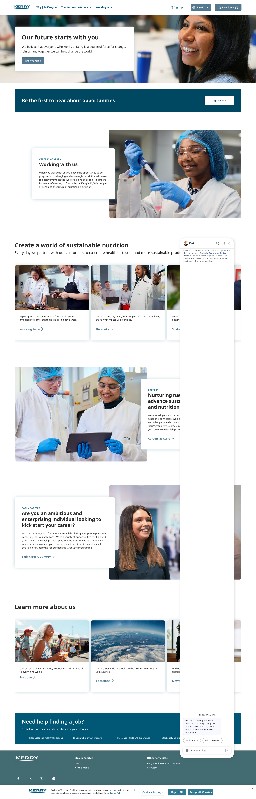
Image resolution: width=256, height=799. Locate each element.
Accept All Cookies (201, 792)
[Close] (252, 788)
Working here (104, 7)
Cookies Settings (152, 792)
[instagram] (53, 778)
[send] (227, 750)
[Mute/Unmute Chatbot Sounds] (223, 243)
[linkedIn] (30, 778)
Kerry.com (152, 767)
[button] (177, 7)
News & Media (82, 767)
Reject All (177, 792)
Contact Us (80, 763)
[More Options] (187, 750)
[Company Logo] (21, 7)
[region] (207, 497)
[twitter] (41, 778)
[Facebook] (18, 778)
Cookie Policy (116, 793)
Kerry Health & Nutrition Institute (163, 763)
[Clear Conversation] (217, 243)
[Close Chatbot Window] (229, 243)
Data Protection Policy (215, 253)
